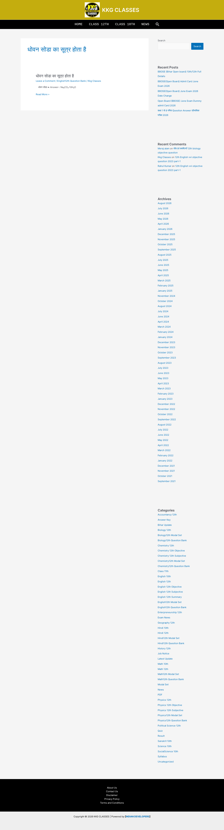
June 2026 (163, 213)
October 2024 (165, 301)
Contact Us (112, 791)
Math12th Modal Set (168, 674)
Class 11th (163, 571)
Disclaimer (112, 795)
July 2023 (163, 367)
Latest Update (165, 658)
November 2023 (166, 347)
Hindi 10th (163, 627)
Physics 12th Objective (170, 705)
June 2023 (163, 373)
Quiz (160, 730)
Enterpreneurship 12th (170, 612)
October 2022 (165, 414)
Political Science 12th (169, 725)
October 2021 (165, 476)
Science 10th (165, 746)
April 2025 (163, 275)
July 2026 (163, 208)
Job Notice (163, 653)
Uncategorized (166, 761)
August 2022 (164, 424)
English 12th (164, 581)
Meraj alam (163, 148)
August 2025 (164, 254)
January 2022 (165, 460)
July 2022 (163, 429)
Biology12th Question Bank (172, 540)
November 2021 (166, 470)
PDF (160, 694)
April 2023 (163, 383)
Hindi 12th (163, 632)
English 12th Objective (170, 586)
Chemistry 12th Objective (171, 550)
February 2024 (166, 331)
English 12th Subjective (170, 591)
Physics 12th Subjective (170, 710)
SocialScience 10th (168, 751)
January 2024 (165, 337)
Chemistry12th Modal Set (171, 560)
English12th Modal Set (169, 602)
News (161, 689)
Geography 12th (166, 622)
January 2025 (165, 290)
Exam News (164, 617)
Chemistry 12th (166, 545)
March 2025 (164, 280)
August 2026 (164, 203)
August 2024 (165, 306)
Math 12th (163, 669)
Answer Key (164, 519)
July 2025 (163, 259)
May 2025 (163, 270)
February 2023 (166, 393)
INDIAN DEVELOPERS (137, 816)
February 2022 (165, 455)
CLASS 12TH (99, 24)
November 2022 (166, 409)
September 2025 (167, 249)
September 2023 (167, 357)
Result (161, 735)
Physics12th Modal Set (170, 715)
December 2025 (166, 234)
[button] (157, 24)
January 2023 (165, 398)
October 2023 (165, 352)
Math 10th (163, 663)
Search (161, 40)
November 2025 (166, 239)
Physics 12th (164, 699)
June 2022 (163, 434)
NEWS (145, 24)
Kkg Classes (164, 157)
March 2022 (164, 450)
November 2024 (166, 295)
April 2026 (163, 223)
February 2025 (165, 285)
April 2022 (163, 445)
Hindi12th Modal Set (168, 638)
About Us (112, 787)
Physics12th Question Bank (172, 720)
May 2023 (163, 378)
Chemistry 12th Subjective (172, 555)
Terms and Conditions (112, 802)
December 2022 (166, 404)
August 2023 (165, 362)
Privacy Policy (111, 799)
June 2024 (163, 316)
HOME (79, 24)
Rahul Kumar (164, 166)
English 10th (164, 576)
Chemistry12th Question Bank (174, 566)
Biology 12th (164, 530)
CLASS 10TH (125, 24)
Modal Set (163, 684)
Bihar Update (165, 524)
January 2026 (165, 229)
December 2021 (166, 465)
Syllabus (162, 756)
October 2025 (165, 244)
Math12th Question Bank (171, 679)
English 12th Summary (170, 596)
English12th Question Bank (71, 80)
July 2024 (163, 311)
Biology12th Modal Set (170, 535)
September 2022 (167, 419)
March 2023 (164, 388)
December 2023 (166, 342)
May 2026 (163, 218)
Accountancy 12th (167, 514)
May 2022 (163, 440)
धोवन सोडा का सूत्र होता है (55, 75)
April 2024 (163, 321)
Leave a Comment (45, 80)
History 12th (164, 648)
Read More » (42, 94)
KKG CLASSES (120, 10)
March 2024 (164, 326)
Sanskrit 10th (165, 741)
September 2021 (167, 481)
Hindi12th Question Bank (171, 643)
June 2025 (163, 265)
